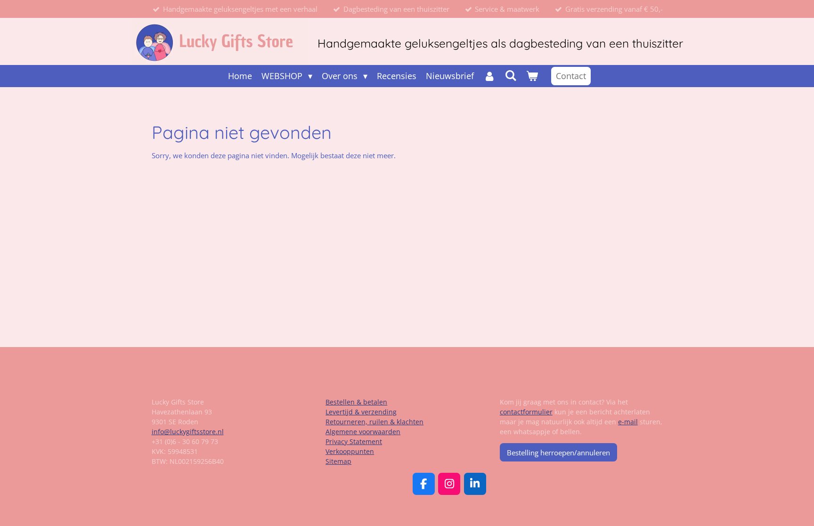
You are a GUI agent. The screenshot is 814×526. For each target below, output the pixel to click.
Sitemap (338, 461)
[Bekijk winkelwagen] (532, 76)
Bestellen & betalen (356, 401)
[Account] (489, 76)
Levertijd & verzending (361, 411)
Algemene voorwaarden (363, 431)
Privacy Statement (354, 441)
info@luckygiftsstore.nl (188, 431)
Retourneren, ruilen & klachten (374, 421)
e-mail (628, 421)
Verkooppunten (350, 451)
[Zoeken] (510, 75)
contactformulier (526, 411)
